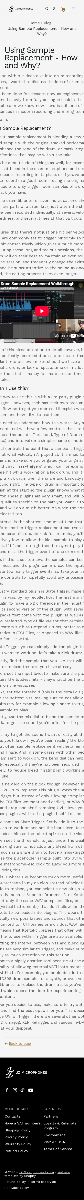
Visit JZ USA (54, 1142)
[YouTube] (30, 1090)
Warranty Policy (17, 1144)
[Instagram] (14, 1090)
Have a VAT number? (22, 1123)
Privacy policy (18, 1188)
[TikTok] (22, 1090)
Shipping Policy (17, 1130)
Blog (47, 23)
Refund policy (15, 1182)
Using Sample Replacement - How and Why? (42, 31)
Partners (50, 1116)
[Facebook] (6, 1090)
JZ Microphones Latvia (36, 1172)
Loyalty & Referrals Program (59, 1125)
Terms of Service (57, 1149)
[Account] (54, 8)
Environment (54, 1135)
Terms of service (43, 1182)
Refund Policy (16, 1151)
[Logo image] (21, 9)
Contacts (12, 1116)
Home (35, 23)
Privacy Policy (16, 1137)
